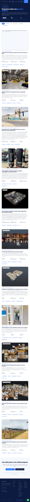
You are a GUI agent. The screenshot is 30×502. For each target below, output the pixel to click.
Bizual (16, 1)
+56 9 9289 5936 (4, 487)
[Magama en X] (4, 491)
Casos (10, 1)
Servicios (6, 1)
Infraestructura (21, 23)
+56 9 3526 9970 (4, 488)
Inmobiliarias (7, 23)
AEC (11, 23)
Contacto (21, 1)
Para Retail (20, 488)
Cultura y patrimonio (5, 25)
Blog (18, 1)
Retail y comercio (15, 23)
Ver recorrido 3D (4, 416)
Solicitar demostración (19, 469)
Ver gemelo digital (4, 263)
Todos (3, 23)
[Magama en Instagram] (2, 491)
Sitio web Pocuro (4, 339)
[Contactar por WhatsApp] (28, 500)
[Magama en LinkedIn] (6, 491)
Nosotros (13, 1)
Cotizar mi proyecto (10, 469)
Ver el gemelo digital (4, 66)
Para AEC (20, 484)
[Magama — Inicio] (3, 1)
